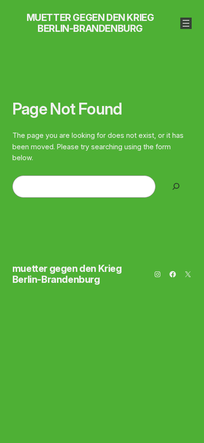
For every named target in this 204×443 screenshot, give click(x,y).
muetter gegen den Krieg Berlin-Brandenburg (90, 23)
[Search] (176, 186)
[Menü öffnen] (186, 23)
